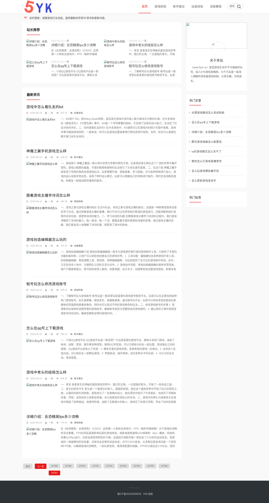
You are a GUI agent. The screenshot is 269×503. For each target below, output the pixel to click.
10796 (164, 466)
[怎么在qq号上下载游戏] (37, 68)
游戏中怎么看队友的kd (44, 107)
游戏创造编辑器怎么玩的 (46, 240)
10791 (95, 466)
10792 (109, 466)
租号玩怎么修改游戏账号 (146, 66)
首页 (145, 6)
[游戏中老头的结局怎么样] (115, 47)
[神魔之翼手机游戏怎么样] (41, 164)
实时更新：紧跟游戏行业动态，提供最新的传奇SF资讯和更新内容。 (68, 17)
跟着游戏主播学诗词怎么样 (48, 195)
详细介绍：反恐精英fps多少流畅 (73, 45)
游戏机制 (160, 6)
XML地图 (148, 494)
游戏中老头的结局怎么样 (146, 45)
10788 (54, 466)
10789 (68, 466)
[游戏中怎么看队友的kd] (41, 120)
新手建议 (179, 6)
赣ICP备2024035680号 (129, 494)
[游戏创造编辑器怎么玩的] (41, 252)
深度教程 (216, 6)
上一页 (40, 466)
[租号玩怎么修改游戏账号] (115, 68)
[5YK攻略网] (42, 11)
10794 (137, 466)
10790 (82, 466)
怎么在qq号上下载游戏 (67, 66)
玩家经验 (197, 6)
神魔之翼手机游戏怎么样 (46, 151)
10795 (150, 466)
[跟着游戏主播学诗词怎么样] (41, 210)
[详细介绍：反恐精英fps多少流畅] (37, 47)
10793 (123, 466)
